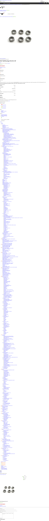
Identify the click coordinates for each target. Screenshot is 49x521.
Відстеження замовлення (4, 114)
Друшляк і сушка (6, 310)
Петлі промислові (6, 414)
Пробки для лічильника (5, 250)
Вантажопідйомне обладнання (7, 154)
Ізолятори (4, 249)
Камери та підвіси (6, 374)
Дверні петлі (5, 419)
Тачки (4, 166)
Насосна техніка (4, 409)
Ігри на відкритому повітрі (7, 403)
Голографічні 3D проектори (7, 358)
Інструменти (5, 397)
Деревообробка (5, 185)
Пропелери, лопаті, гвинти (7, 375)
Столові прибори (5, 330)
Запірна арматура (6, 215)
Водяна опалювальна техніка (6, 268)
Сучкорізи (5, 210)
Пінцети (5, 224)
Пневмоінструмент (5, 191)
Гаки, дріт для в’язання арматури (6, 254)
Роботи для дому (6, 427)
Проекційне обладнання (5, 357)
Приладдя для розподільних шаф (6, 245)
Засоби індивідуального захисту (6, 261)
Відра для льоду (6, 316)
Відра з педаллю (6, 422)
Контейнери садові (6, 199)
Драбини (5, 156)
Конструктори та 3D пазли (6, 388)
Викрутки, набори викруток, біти (8, 216)
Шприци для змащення (6, 231)
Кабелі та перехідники (6, 337)
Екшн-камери (5, 368)
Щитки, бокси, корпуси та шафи (6, 246)
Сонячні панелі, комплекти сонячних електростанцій (10, 138)
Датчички (5, 202)
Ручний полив (5, 209)
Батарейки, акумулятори (7, 359)
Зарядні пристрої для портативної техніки (9, 336)
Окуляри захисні (6, 162)
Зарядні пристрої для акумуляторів (8, 135)
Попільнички (5, 325)
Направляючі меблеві (6, 432)
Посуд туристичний (5, 456)
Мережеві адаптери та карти (7, 356)
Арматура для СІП (5, 253)
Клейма (5, 218)
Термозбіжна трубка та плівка (6, 266)
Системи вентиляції (5, 416)
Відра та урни (5, 423)
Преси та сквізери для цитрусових (8, 291)
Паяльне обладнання (5, 190)
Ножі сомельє (5, 288)
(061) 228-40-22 (4, 108)
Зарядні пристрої (6, 373)
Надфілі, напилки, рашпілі (7, 222)
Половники (5, 333)
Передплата (8, 63)
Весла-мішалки (5, 309)
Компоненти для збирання (7, 387)
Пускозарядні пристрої (6, 151)
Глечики (5, 317)
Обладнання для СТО (5, 189)
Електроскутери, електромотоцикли (8, 447)
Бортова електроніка (6, 372)
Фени (4, 449)
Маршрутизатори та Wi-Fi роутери (8, 355)
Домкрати (4, 180)
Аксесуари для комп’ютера (6, 339)
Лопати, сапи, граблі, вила (7, 205)
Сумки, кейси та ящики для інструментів (7, 233)
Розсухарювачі (5, 227)
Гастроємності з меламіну (7, 296)
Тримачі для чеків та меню (7, 292)
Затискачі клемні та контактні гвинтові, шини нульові (9, 255)
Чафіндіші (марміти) (6, 323)
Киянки (5, 157)
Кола (4, 318)
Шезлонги (5, 438)
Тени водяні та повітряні (5, 274)
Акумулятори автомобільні (7, 446)
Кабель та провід (4, 239)
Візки (3, 179)
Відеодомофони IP (6, 360)
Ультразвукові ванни (5, 237)
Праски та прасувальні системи (7, 426)
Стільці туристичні (6, 460)
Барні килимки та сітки (6, 278)
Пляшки (5, 313)
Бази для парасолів (6, 430)
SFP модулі (5, 353)
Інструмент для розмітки (7, 174)
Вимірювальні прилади (5, 131)
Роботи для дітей (6, 400)
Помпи (3, 410)
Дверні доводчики (6, 418)
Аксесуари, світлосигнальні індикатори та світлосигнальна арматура (12, 140)
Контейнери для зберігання (7, 234)
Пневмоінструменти (6, 194)
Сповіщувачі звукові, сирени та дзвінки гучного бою (9, 143)
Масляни (5, 220)
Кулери (5, 351)
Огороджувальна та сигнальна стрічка (7, 260)
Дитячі (5, 377)
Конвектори (4, 271)
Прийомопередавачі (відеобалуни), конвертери (9, 347)
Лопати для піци (6, 303)
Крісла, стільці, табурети (7, 435)
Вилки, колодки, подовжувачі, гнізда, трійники (8, 248)
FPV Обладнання (6, 370)
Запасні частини (6, 203)
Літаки (5, 390)
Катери (5, 382)
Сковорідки (5, 322)
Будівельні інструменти (5, 153)
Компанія (1, 512)
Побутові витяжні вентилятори (7, 417)
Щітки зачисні (5, 178)
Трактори (4, 444)
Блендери (5, 451)
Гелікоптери (5, 381)
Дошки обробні (4, 301)
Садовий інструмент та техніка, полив (7, 201)
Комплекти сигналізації (6, 364)
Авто (4, 380)
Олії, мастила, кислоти (6, 176)
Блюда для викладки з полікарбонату (8, 295)
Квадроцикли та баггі (6, 443)
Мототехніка (4, 442)
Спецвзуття (4, 264)
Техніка (5, 211)
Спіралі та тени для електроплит (6, 273)
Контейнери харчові (5, 305)
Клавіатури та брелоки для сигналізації (8, 362)
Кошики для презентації (6, 324)
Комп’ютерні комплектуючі (6, 349)
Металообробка (6, 187)
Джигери (5, 284)
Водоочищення (5, 214)
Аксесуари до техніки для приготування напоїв (9, 453)
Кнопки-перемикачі (6, 141)
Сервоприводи (5, 376)
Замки (3, 181)
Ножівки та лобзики (6, 223)
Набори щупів (5, 161)
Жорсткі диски (5, 350)
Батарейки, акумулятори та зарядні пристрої (9, 134)
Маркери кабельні (5, 258)
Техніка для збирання (5, 425)
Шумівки (5, 315)
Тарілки (5, 329)
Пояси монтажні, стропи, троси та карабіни (8, 263)
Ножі (4, 206)
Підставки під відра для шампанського (8, 289)
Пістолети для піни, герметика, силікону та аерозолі (10, 163)
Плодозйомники (6, 208)
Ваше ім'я (1, 508)
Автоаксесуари (4, 146)
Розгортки (5, 226)
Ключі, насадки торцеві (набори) (7, 219)
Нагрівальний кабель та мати (6, 272)
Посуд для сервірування (6, 326)
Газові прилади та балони (5, 269)
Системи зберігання (6, 200)
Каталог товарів (4, 4)
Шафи (4, 437)
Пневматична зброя (6, 384)
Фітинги (5, 195)
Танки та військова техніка (6, 404)
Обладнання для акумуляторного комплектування (9, 137)
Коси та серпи (5, 204)
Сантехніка (4, 213)
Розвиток (5, 402)
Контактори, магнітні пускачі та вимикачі (7, 139)
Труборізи (5, 230)
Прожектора (4, 126)
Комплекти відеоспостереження (7, 345)
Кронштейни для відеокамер (7, 346)
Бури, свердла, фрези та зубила (7, 172)
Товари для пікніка (5, 458)
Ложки (5, 331)
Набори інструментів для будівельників (8, 160)
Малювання (5, 379)
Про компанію (3, 112)
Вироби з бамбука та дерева (7, 281)
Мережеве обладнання (5, 352)
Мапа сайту (2, 116)
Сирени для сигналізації (7, 365)
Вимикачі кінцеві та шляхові (6, 130)
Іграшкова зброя (4, 383)
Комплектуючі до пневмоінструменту (8, 192)
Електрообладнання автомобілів (6, 445)
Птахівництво (5, 188)
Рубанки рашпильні (6, 165)
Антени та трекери (6, 371)
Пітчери (5, 290)
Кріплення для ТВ (6, 367)
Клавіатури (5, 341)
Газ (4, 173)
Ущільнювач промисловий (7, 415)
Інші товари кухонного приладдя (8, 311)
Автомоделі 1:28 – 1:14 (6, 394)
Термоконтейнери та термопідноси (8, 307)
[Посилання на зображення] (4, 118)
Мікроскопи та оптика (5, 182)
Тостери (5, 452)
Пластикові (5, 302)
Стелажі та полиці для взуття (7, 436)
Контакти (2, 110)
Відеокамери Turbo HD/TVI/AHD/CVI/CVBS (9, 344)
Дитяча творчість (5, 378)
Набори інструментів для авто (7, 150)
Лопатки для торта (6, 332)
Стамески (5, 228)
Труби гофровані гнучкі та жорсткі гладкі (7, 243)
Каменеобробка (6, 186)
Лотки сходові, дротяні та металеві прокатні (8, 241)
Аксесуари (5, 147)
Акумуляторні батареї (6, 133)
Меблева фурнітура (5, 431)
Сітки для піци (5, 304)
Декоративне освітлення (5, 125)
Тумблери (4, 145)
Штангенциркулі (6, 168)
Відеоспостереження (5, 342)
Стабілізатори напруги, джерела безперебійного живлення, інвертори (11, 144)
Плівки (5, 177)
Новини (2, 111)
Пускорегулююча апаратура (6, 127)
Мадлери (5, 287)
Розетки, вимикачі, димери (6, 251)
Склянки (5, 319)
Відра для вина (5, 282)
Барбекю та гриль (6, 450)
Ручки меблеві (5, 433)
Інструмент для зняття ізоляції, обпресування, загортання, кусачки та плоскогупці (13, 217)
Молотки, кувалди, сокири (7, 221)
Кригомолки (5, 286)
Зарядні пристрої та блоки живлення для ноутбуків (10, 348)
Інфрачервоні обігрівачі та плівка (6, 270)
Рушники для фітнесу (6, 412)
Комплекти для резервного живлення (8, 136)
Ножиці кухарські (6, 312)
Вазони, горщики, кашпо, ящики (6, 439)
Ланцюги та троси (6, 148)
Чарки (4, 320)
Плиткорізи (5, 164)
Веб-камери (5, 340)
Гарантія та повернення (4, 115)
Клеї (4, 169)
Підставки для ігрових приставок (8, 338)
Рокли (3, 196)
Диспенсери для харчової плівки (7, 300)
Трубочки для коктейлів (6, 293)
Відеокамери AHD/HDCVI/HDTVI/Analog (9, 343)
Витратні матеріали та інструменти (7, 171)
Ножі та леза (5, 175)
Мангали (5, 459)
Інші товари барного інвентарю (7, 285)
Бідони (5, 198)
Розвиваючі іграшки (5, 401)
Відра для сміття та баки (5, 421)
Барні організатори (6, 279)
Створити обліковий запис (3, 474)
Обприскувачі (5, 207)
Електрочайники (6, 454)
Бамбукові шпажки (6, 277)
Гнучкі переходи (6, 361)
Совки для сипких (6, 314)
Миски (5, 328)
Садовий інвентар (5, 197)
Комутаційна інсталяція (5, 257)
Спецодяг (4, 265)
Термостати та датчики (5, 275)
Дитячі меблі (5, 434)
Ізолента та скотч (5, 262)
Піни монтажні (5, 170)
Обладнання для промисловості (6, 184)
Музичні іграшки (5, 396)
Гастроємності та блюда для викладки (7, 294)
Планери (5, 391)
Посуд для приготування (5, 321)
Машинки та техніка (6, 399)
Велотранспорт (4, 441)
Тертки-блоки (5, 167)
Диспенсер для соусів (6, 298)
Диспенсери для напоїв (6, 299)
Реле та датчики (4, 142)
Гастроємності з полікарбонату (7, 297)
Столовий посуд (4, 327)
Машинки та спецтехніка (5, 393)
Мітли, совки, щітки (6, 428)
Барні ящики (5, 280)
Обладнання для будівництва (6, 183)
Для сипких (5, 306)
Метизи (3, 242)
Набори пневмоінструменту (7, 193)
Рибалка (4, 457)
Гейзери (5, 283)
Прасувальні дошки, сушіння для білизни (8, 236)
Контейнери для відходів (7, 424)
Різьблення (5, 225)
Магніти (5, 159)
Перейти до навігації (2, 0)
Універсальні (5, 308)
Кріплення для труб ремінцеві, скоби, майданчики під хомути (10, 240)
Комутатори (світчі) (6, 354)
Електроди (4, 407)
